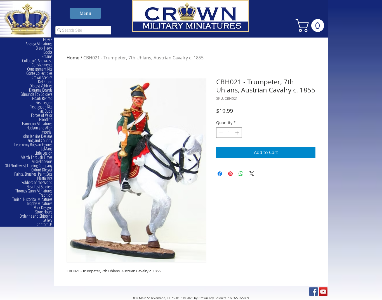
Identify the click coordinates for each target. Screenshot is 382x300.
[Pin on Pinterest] (230, 173)
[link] (311, 25)
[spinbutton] (229, 133)
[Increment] (237, 133)
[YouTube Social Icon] (323, 291)
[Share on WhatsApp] (241, 173)
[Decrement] (220, 133)
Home (73, 58)
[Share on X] (251, 173)
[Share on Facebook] (219, 173)
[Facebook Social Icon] (313, 291)
